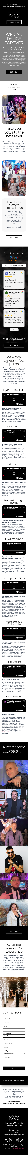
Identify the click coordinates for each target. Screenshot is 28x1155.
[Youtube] (6, 1140)
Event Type (6, 1051)
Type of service (7, 1033)
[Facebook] (11, 1140)
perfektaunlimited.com (17, 1148)
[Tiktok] (22, 1140)
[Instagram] (17, 1140)
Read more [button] (8, 286)
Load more (14, 330)
